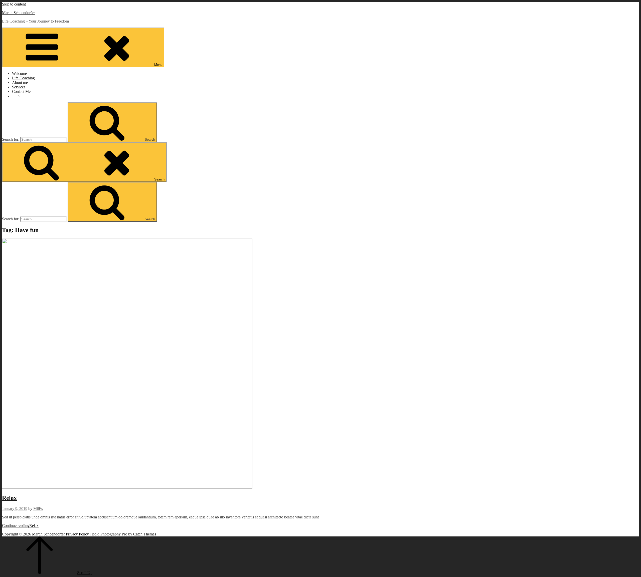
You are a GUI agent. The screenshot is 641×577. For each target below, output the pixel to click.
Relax (9, 498)
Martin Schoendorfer (18, 13)
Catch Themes (144, 534)
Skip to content (14, 4)
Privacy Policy (77, 534)
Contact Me (21, 91)
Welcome (19, 73)
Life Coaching (23, 78)
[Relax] (127, 487)
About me (20, 82)
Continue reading (20, 525)
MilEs (38, 508)
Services (18, 87)
